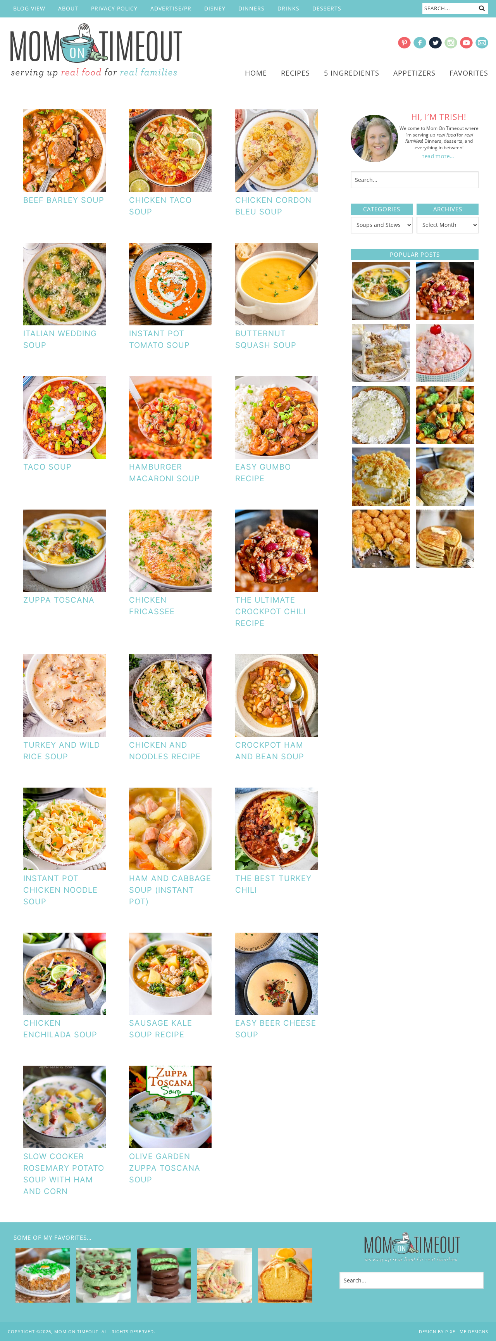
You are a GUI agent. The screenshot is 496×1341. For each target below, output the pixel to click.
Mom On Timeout (95, 50)
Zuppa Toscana (59, 600)
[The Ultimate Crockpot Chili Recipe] (445, 317)
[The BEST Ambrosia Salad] (445, 379)
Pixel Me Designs (466, 1331)
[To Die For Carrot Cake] (381, 379)
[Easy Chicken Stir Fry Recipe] (445, 441)
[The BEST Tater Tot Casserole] (381, 565)
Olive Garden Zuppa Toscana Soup (164, 1168)
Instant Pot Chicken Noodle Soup (60, 890)
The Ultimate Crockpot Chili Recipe (270, 611)
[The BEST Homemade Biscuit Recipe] (445, 503)
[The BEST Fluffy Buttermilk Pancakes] (445, 565)
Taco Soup (47, 467)
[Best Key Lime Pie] (381, 441)
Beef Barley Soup (63, 200)
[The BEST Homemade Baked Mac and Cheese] (381, 503)
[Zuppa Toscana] (381, 317)
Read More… (438, 156)
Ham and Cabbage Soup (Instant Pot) (170, 890)
